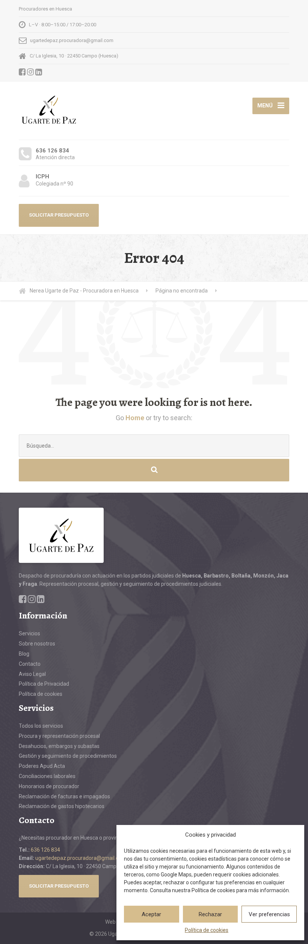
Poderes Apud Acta (42, 766)
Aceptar (151, 914)
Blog (24, 654)
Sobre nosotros (37, 644)
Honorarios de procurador (49, 786)
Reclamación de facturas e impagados (64, 796)
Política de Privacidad (44, 684)
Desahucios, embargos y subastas (59, 746)
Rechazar (210, 914)
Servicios (29, 633)
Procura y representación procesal (59, 736)
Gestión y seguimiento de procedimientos (68, 756)
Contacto (30, 664)
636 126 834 (45, 850)
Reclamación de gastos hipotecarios (61, 806)
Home (134, 418)
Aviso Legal (32, 674)
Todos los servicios (41, 726)
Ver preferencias (269, 914)
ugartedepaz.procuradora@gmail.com (80, 858)
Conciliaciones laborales (47, 776)
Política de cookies (206, 930)
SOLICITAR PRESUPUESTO (59, 215)
